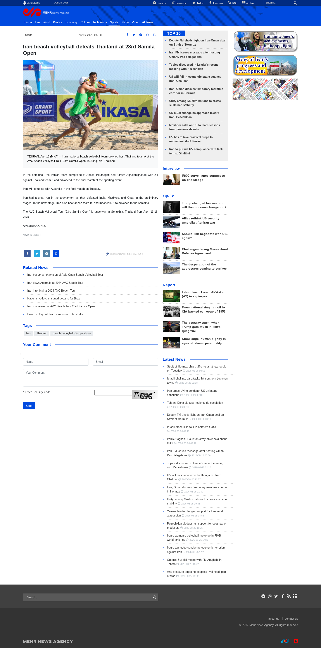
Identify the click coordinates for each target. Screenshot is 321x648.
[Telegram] (263, 596)
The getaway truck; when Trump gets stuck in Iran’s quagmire (201, 327)
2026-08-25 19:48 (190, 503)
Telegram (162, 3)
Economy (72, 22)
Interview (171, 168)
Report (169, 285)
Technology (100, 22)
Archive (250, 3)
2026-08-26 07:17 (187, 443)
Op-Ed (168, 196)
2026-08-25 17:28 (195, 552)
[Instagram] (270, 596)
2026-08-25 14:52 (189, 576)
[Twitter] (276, 596)
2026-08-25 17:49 (199, 540)
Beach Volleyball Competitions (72, 333)
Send (29, 405)
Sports (114, 22)
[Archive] (295, 596)
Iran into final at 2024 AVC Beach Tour (51, 290)
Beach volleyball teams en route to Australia (55, 314)
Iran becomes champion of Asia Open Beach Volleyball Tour (65, 274)
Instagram (181, 3)
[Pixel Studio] (294, 641)
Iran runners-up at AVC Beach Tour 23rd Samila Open (61, 306)
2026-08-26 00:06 (201, 455)
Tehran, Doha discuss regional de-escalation (195, 402)
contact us (291, 618)
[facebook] (282, 596)
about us (273, 618)
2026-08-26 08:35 (180, 407)
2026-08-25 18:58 (194, 515)
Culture (85, 22)
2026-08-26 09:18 (188, 382)
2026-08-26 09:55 (195, 370)
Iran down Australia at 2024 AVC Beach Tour (55, 282)
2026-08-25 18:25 (193, 528)
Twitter (200, 3)
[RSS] (289, 596)
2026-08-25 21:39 (193, 491)
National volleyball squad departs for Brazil (54, 298)
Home (28, 22)
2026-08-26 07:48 (180, 431)
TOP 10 (174, 33)
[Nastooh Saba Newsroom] (283, 641)
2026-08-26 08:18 (201, 419)
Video (135, 22)
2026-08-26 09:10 (193, 395)
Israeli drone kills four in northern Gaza (191, 427)
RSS (234, 3)
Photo (125, 22)
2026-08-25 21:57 (191, 479)
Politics (57, 22)
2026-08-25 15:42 (189, 564)
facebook (217, 3)
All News (147, 22)
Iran (37, 22)
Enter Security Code (36, 392)
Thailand (41, 333)
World (46, 22)
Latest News (174, 359)
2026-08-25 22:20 (201, 467)
